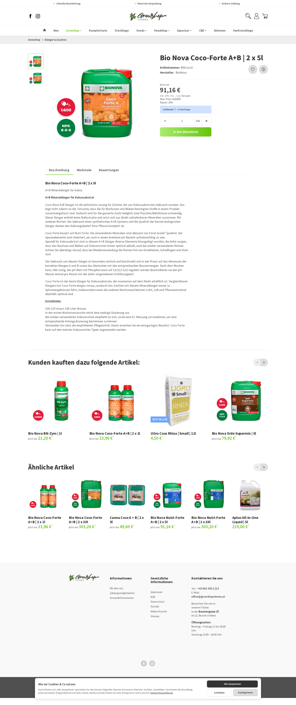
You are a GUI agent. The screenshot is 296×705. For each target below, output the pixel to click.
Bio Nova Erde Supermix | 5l (234, 433)
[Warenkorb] (265, 16)
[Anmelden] (257, 16)
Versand (185, 95)
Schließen (219, 692)
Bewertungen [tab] (109, 170)
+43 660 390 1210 (208, 588)
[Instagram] (38, 16)
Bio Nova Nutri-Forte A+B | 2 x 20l (208, 519)
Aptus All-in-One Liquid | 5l (245, 519)
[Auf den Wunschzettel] (252, 69)
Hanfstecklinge (243, 30)
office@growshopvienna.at (208, 596)
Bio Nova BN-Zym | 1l (45, 433)
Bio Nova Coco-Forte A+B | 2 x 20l (85, 519)
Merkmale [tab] (84, 170)
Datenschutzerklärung (161, 692)
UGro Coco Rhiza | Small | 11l (173, 433)
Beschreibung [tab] (59, 170)
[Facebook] (30, 16)
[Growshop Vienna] (148, 16)
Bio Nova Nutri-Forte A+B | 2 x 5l (167, 519)
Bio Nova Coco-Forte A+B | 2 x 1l (114, 433)
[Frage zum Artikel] (263, 69)
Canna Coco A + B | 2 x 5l (127, 519)
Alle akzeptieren (232, 683)
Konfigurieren (245, 692)
